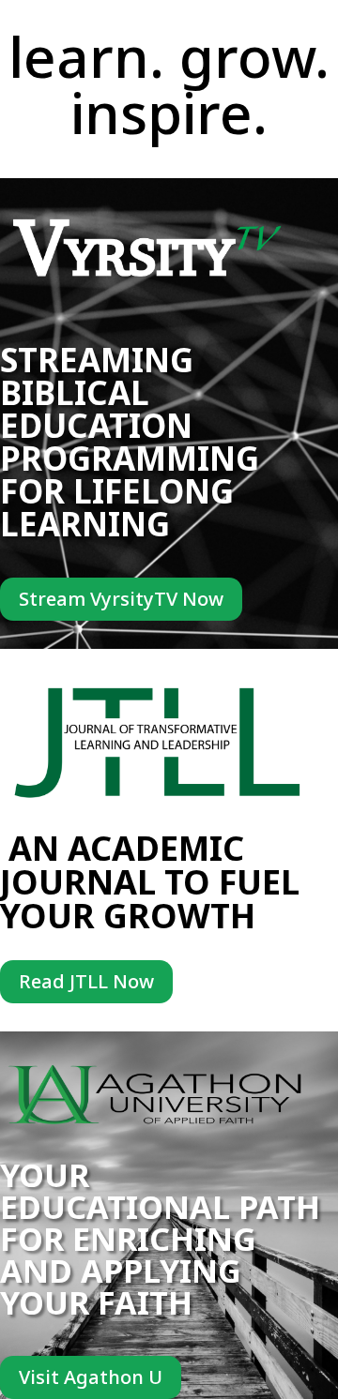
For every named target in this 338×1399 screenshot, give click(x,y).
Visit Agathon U (90, 1377)
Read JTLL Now (86, 981)
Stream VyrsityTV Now (121, 598)
